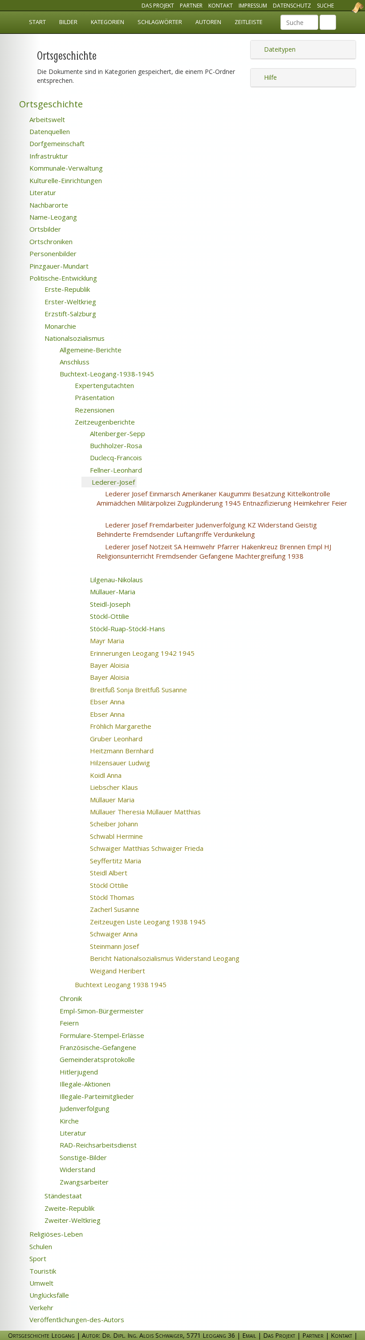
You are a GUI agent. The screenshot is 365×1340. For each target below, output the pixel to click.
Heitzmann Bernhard (132, 750)
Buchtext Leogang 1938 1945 (134, 984)
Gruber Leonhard (127, 738)
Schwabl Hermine (127, 836)
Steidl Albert (121, 872)
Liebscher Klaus (125, 787)
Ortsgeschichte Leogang (346, 7)
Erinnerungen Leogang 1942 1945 (153, 653)
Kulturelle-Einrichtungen (65, 180)
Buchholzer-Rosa (115, 445)
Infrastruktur (48, 155)
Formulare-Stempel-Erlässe (101, 1035)
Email (249, 1335)
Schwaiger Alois (135, 513)
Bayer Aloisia (120, 665)
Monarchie (59, 326)
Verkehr (40, 1307)
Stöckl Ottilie (120, 885)
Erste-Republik (66, 289)
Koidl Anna (116, 775)
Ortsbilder (44, 229)
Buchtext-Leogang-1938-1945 (106, 373)
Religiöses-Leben (55, 1234)
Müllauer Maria (123, 799)
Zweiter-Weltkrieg (72, 1220)
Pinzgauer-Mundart (58, 265)
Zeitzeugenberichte (104, 421)
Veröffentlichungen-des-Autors (76, 1319)
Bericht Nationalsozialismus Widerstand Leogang (175, 958)
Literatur (42, 192)
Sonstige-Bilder (82, 1157)
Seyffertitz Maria (126, 860)
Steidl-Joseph (109, 604)
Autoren (208, 22)
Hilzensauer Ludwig (131, 762)
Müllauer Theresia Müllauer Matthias (156, 811)
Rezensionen (93, 409)
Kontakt (220, 5)
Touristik (42, 1270)
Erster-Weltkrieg (69, 301)
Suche (325, 5)
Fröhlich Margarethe (131, 726)
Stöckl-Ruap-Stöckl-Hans (126, 628)
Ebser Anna (118, 701)
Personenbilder (52, 253)
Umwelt (40, 1283)
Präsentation (93, 397)
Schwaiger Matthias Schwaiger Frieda (157, 848)
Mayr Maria (118, 640)
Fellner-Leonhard (115, 470)
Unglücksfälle (48, 1295)
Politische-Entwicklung (62, 278)
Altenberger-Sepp (116, 433)
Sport (37, 1258)
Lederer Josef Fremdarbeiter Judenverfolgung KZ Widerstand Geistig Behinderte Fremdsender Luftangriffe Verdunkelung (207, 529)
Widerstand (76, 1169)
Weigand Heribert (128, 970)
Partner (191, 5)
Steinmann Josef (125, 946)
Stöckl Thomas (123, 897)
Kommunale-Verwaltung (65, 167)
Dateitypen (279, 49)
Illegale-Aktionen (84, 1083)
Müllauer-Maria (111, 591)
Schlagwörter (160, 22)
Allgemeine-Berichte (90, 349)
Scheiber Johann (125, 823)
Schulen (40, 1246)
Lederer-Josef (112, 482)
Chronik (70, 998)
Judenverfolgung (84, 1108)
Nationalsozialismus (74, 338)
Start (37, 22)
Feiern (68, 1022)
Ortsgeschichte (50, 104)
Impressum (253, 5)
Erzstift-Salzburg (69, 313)
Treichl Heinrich (302, 959)
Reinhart (247, 654)
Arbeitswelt (46, 119)
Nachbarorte (48, 204)
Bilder (68, 22)
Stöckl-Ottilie (108, 616)
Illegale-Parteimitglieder (96, 1096)
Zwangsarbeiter (83, 1181)
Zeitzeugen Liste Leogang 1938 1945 (158, 921)
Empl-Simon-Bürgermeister (101, 1010)
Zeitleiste (249, 22)
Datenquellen (49, 131)
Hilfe (269, 77)
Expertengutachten (103, 385)
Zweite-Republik (68, 1208)
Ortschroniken (50, 241)
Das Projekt (158, 5)
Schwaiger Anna (124, 933)
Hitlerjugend (78, 1071)
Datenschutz (292, 5)
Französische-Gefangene (97, 1047)
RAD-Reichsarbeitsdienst (97, 1144)
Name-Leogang (52, 216)
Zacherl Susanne (125, 909)
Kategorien (107, 22)
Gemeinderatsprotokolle (96, 1059)
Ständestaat (62, 1195)
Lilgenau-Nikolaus (115, 579)
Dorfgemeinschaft (56, 143)
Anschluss (73, 361)
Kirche (68, 1120)
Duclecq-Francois (115, 457)
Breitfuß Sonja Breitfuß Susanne (149, 689)
